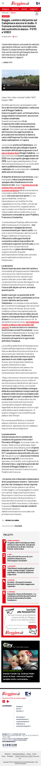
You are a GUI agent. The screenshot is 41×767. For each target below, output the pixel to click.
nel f (20, 325)
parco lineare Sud (10, 153)
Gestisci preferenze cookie (24, 756)
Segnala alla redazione (18, 754)
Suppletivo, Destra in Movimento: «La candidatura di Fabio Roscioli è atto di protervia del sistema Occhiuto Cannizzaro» (21, 597)
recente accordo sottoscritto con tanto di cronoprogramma (20, 188)
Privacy (29, 754)
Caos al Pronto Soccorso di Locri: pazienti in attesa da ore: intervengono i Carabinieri (20, 558)
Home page (5, 13)
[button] (36, 14)
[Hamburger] (3, 3)
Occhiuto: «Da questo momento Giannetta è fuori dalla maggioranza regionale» (20, 584)
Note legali (10, 756)
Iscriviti (32, 627)
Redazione (8, 754)
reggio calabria (12, 520)
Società (13, 13)
